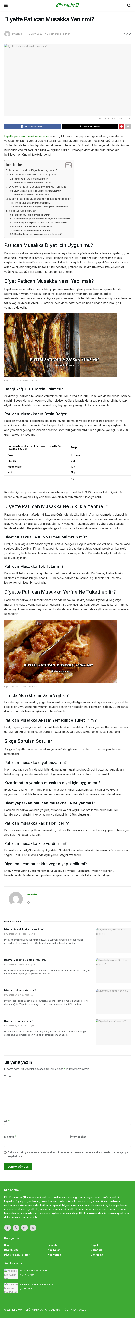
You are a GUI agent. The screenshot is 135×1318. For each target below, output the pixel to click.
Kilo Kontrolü (67, 5)
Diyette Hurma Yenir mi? (18, 1021)
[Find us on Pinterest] (33, 1228)
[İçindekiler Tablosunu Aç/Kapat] (67, 165)
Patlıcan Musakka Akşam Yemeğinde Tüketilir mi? (41, 206)
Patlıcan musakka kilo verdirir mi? (32, 230)
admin (18, 33)
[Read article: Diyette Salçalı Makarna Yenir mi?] (113, 940)
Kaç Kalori (54, 1249)
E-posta (10, 1136)
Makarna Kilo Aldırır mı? (33, 1270)
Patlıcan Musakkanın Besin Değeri (32, 182)
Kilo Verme (54, 1254)
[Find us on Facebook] (7, 1228)
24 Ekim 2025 (23, 934)
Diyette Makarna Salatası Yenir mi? (25, 959)
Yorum (9, 1076)
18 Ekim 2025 (23, 995)
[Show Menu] (6, 5)
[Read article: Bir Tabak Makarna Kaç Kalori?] (11, 1288)
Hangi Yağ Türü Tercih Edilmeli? (31, 178)
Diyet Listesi (11, 1249)
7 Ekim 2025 (35, 33)
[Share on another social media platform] (128, 126)
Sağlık (95, 1245)
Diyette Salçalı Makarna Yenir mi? (24, 929)
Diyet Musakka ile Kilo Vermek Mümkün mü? (37, 190)
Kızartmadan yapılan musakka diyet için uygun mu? (42, 218)
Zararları (96, 1249)
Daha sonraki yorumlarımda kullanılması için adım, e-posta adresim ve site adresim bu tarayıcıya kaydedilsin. (68, 1154)
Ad (7, 1120)
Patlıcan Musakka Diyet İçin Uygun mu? (32, 170)
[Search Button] (129, 5)
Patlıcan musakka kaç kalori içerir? (33, 226)
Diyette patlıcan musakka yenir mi (26, 136)
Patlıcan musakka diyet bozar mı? (32, 214)
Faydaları (53, 1245)
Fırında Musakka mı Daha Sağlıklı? (32, 202)
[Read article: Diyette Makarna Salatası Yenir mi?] (113, 970)
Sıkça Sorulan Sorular (22, 210)
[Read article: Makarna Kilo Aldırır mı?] (11, 1274)
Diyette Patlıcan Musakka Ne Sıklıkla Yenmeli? (37, 186)
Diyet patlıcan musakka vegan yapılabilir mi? (38, 234)
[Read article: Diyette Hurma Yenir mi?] (113, 1032)
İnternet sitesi (78, 1136)
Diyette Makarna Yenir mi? (20, 990)
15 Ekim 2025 (23, 1026)
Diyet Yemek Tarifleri (58, 33)
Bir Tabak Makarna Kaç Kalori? (37, 1284)
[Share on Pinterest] (121, 126)
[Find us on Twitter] (16, 1228)
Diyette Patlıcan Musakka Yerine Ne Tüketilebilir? (40, 198)
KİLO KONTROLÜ (21, 1309)
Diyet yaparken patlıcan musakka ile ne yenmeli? (40, 222)
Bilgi (6, 1245)
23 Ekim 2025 (23, 964)
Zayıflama (97, 1254)
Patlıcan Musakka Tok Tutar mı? (31, 194)
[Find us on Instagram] (24, 1228)
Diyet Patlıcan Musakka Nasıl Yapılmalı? (34, 174)
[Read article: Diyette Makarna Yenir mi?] (113, 1001)
